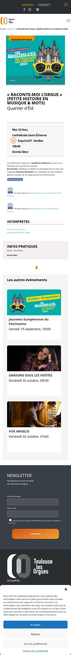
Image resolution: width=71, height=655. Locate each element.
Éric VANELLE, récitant (16, 229)
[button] (66, 589)
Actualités (13, 580)
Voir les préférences (35, 643)
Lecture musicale (15, 179)
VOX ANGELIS (19, 431)
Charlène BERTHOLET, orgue (18, 232)
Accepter (35, 624)
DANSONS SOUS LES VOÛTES (30, 375)
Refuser (35, 634)
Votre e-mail (11, 508)
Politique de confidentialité (35, 650)
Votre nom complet (14, 496)
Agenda (11, 29)
